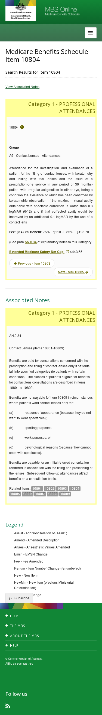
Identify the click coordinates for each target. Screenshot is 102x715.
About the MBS (24, 635)
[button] (91, 706)
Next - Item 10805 (71, 271)
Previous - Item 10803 (33, 263)
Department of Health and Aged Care (21, 10)
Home (15, 616)
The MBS (17, 625)
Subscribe (21, 598)
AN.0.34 (31, 241)
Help (14, 645)
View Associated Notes (22, 86)
